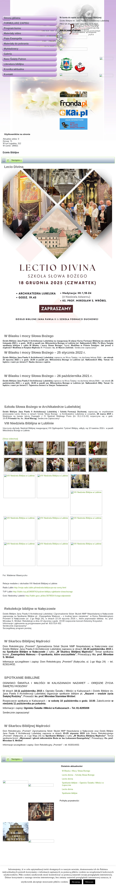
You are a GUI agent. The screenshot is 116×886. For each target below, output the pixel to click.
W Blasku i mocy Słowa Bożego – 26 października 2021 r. (48, 376)
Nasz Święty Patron (15, 59)
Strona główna (12, 18)
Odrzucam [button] (89, 882)
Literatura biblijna (14, 64)
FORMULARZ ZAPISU (16, 23)
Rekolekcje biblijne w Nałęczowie (30, 609)
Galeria (8, 54)
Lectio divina (67, 779)
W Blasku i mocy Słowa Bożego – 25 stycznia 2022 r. (45, 352)
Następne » (16, 160)
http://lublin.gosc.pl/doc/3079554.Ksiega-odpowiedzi (48, 596)
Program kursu (12, 28)
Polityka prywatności (69, 801)
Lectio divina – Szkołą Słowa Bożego (78, 775)
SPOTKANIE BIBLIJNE (22, 678)
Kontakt (8, 74)
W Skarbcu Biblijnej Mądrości (27, 641)
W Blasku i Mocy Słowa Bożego (76, 771)
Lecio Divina (13, 167)
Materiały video (12, 33)
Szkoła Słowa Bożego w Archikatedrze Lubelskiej (42, 407)
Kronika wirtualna (14, 69)
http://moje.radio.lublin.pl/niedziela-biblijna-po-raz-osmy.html (40, 587)
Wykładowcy (11, 48)
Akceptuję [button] (76, 882)
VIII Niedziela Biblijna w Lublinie (29, 423)
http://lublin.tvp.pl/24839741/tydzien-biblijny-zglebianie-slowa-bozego (43, 592)
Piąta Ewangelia (13, 38)
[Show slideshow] (10, 439)
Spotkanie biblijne (69, 793)
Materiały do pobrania (16, 43)
